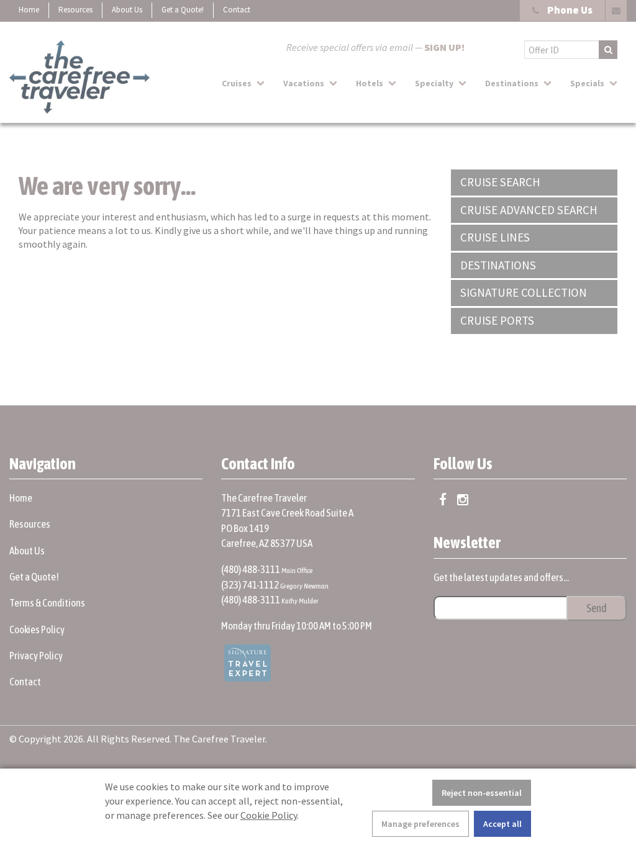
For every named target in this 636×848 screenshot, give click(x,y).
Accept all (502, 823)
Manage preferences (420, 823)
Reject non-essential (482, 792)
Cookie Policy (268, 815)
